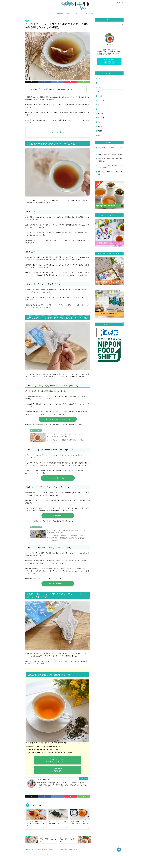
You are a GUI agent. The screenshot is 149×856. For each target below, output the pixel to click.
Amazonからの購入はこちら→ (57, 770)
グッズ (100, 96)
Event (99, 83)
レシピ (100, 122)
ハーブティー (102, 100)
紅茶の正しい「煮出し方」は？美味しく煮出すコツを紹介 (110, 173)
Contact (89, 13)
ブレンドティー (102, 118)
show (62, 132)
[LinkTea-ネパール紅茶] (74, 9)
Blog (99, 78)
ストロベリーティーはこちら (58, 478)
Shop (69, 13)
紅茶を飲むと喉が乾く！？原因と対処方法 (110, 154)
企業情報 (47, 854)
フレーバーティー (103, 104)
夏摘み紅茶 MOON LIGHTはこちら (58, 419)
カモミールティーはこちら (57, 583)
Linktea (100, 87)
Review (79, 13)
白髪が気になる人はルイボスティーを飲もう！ (110, 149)
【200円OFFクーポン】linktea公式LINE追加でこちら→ (57, 760)
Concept (59, 13)
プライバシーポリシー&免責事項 (34, 854)
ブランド (100, 113)
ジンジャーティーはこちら (57, 515)
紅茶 (27, 20)
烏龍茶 (100, 131)
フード (100, 109)
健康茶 (100, 126)
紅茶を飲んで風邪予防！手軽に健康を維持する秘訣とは (110, 160)
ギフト (100, 91)
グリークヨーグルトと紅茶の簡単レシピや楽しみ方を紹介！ (110, 166)
